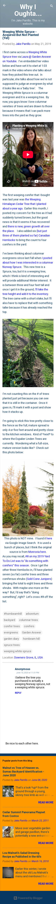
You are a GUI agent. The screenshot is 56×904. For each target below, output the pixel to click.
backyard (9, 620)
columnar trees (28, 620)
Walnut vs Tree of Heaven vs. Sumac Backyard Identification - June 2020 (23, 771)
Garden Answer (31, 632)
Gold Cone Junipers (39, 578)
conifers (29, 626)
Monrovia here (37, 551)
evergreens (11, 632)
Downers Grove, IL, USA (28, 657)
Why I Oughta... (28, 10)
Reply (18, 693)
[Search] (52, 6)
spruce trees (12, 645)
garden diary (11, 638)
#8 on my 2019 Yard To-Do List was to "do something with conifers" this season (26, 561)
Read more (46, 802)
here (49, 538)
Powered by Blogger (30, 898)
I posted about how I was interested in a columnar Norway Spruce (27, 262)
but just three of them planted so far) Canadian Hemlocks (26, 235)
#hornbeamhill (13, 613)
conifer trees (12, 626)
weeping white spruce (17, 651)
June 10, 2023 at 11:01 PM (27, 672)
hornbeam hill (31, 638)
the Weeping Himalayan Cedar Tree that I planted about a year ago (24, 204)
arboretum (32, 613)
